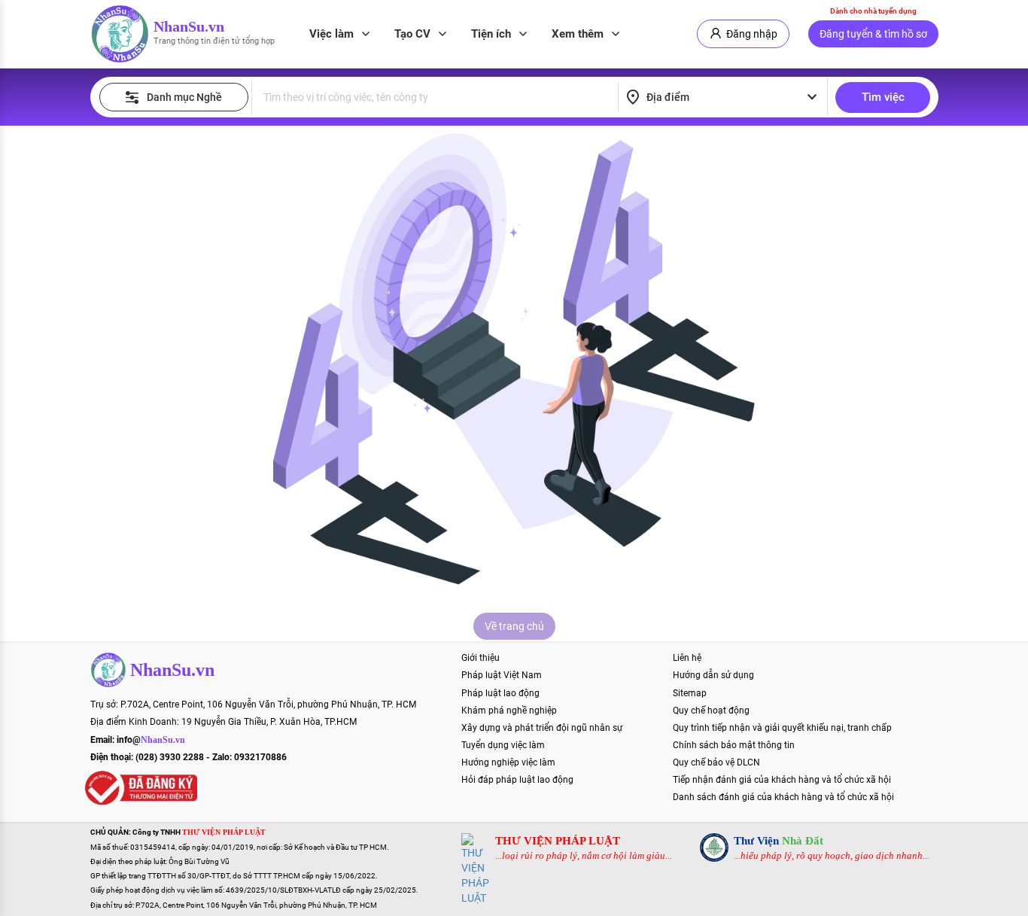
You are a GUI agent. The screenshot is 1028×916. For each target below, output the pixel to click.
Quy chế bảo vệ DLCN (716, 762)
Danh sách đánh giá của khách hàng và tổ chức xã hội (783, 797)
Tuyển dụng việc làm (503, 745)
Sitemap (690, 693)
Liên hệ (687, 658)
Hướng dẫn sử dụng (713, 675)
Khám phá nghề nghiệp (509, 710)
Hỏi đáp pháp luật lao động (517, 779)
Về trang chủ (514, 626)
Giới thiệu (480, 658)
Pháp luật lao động (500, 693)
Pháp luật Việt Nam (501, 675)
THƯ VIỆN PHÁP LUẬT (557, 841)
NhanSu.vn (189, 26)
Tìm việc (883, 97)
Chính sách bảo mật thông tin (734, 745)
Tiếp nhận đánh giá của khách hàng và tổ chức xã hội (782, 779)
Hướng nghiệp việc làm (508, 762)
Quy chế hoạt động (711, 710)
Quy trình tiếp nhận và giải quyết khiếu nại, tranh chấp (782, 728)
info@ (151, 740)
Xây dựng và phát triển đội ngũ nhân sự (541, 728)
